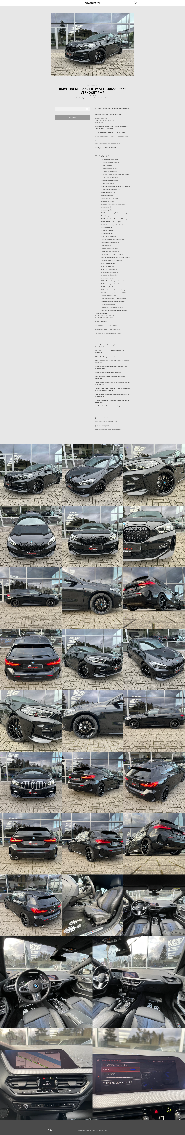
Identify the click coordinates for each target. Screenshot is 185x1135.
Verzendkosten (88, 98)
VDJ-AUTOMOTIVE (92, 3)
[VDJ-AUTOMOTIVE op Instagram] (51, 1130)
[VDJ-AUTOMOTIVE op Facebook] (48, 1130)
